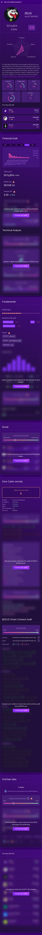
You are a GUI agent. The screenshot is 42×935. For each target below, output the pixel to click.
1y (27, 144)
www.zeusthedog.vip (19, 500)
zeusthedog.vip (13, 341)
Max (33, 144)
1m (16, 144)
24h (5, 144)
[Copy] (38, 637)
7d (10, 144)
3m (21, 144)
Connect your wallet (21, 215)
